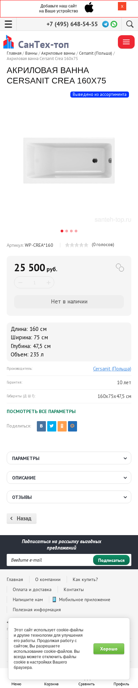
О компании (48, 579)
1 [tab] (62, 231)
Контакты (74, 589)
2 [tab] (66, 231)
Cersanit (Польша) (112, 368)
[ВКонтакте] (41, 426)
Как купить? (85, 579)
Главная (15, 579)
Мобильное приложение (84, 599)
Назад (24, 518)
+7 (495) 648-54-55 (72, 24)
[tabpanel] (69, 160)
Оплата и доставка (32, 589)
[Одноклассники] (62, 426)
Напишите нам (28, 599)
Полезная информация (37, 610)
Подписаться (111, 560)
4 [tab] (76, 231)
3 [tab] (71, 231)
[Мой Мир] (72, 426)
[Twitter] (51, 426)
